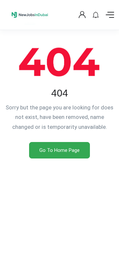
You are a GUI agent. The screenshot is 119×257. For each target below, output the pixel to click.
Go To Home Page (59, 150)
